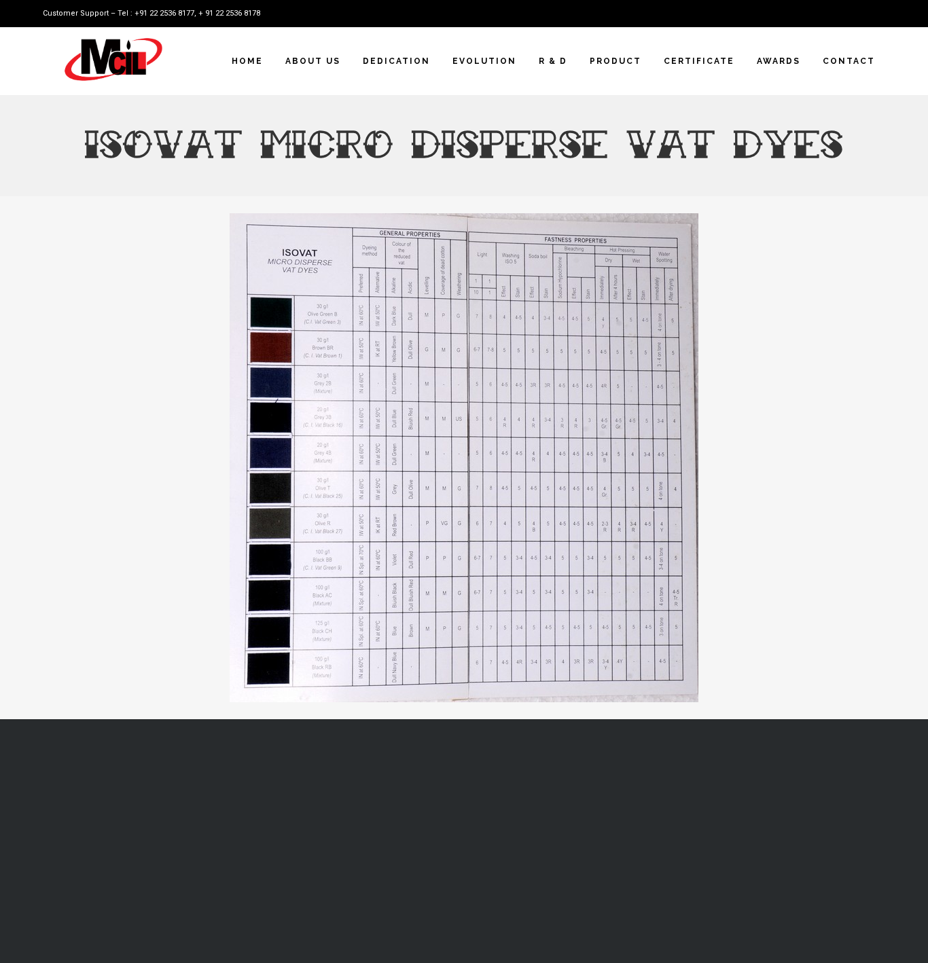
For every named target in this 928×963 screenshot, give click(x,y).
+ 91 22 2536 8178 (229, 13)
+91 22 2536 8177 (164, 13)
